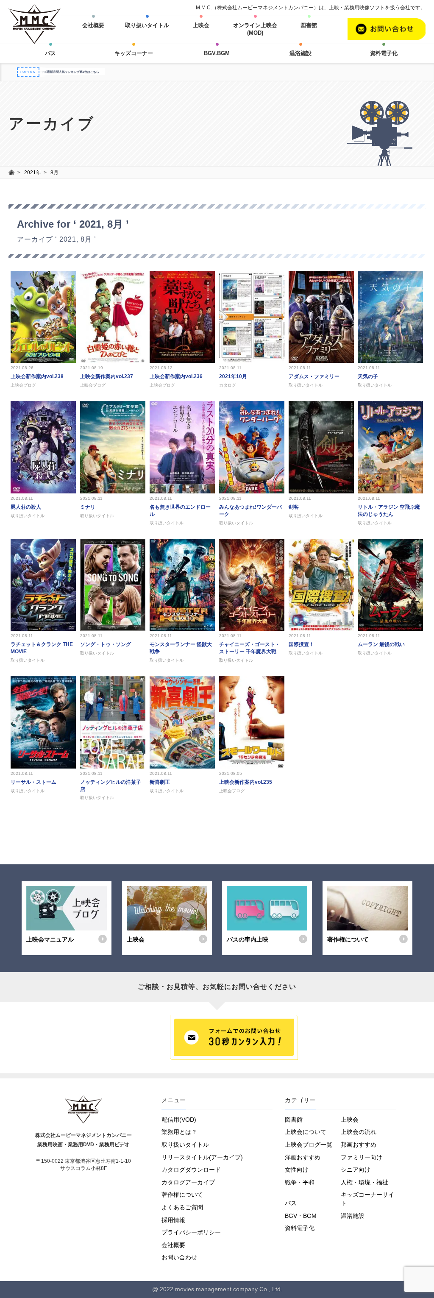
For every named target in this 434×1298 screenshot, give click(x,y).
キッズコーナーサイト (367, 1198)
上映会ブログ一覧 (308, 1144)
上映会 (201, 25)
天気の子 (368, 376)
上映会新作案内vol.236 (176, 376)
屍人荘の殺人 (26, 507)
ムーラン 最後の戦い (381, 644)
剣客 (294, 507)
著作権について (182, 1194)
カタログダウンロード (191, 1169)
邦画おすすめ (358, 1144)
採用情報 (173, 1220)
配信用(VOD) (178, 1119)
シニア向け (355, 1169)
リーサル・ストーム (33, 782)
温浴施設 (300, 53)
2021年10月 (233, 376)
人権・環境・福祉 (364, 1182)
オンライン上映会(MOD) (255, 29)
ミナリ (87, 507)
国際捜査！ (301, 644)
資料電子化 (384, 53)
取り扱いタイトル (147, 25)
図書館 (308, 25)
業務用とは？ (179, 1131)
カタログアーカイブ (188, 1182)
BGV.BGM (217, 53)
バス (50, 53)
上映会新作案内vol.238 (37, 376)
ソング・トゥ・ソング (105, 644)
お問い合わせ (179, 1257)
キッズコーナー (133, 53)
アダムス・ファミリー (314, 376)
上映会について (305, 1131)
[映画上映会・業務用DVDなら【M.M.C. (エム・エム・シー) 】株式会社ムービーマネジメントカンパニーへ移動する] (11, 172)
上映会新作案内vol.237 (106, 376)
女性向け (297, 1169)
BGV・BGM (301, 1215)
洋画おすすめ (302, 1157)
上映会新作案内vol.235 (245, 782)
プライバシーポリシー (191, 1232)
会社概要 (93, 25)
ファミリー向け (361, 1157)
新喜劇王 (160, 782)
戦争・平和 (299, 1182)
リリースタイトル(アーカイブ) (202, 1157)
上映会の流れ (358, 1131)
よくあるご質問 (182, 1207)
